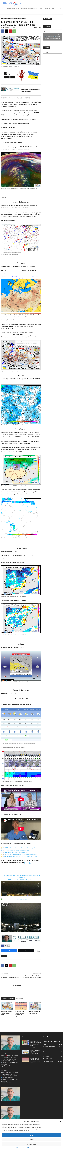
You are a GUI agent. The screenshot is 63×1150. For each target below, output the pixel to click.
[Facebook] (2, 31)
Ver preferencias (31, 1144)
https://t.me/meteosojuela (19, 852)
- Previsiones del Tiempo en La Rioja (24, 16)
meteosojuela (6, 27)
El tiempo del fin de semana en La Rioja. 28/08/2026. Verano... (35, 1060)
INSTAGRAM (8, 856)
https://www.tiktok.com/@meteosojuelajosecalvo (24, 854)
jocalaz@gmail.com (30, 863)
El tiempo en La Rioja (10, 16)
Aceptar (31, 1135)
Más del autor (19, 998)
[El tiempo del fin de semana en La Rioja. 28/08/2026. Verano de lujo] (21, 1006)
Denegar (31, 1139)
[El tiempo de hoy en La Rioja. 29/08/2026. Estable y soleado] (7, 1006)
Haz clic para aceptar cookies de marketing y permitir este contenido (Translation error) (52, 36)
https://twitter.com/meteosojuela (19, 850)
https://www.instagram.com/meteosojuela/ (24, 856)
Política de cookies (20, 1147)
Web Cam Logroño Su (26, 880)
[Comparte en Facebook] (2, 946)
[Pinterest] (10, 31)
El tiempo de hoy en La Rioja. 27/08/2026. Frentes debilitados (34, 1013)
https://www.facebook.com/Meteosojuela (23, 848)
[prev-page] (2, 1020)
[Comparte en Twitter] (5, 946)
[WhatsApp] (14, 31)
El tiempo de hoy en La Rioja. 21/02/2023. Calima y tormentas (10, 976)
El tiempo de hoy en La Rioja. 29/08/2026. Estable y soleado (6, 1013)
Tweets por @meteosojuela (52, 36)
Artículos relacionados (8, 998)
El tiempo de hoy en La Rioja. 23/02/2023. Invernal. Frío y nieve (32, 976)
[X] (6, 31)
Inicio (3, 8)
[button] (60, 1121)
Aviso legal (46, 1147)
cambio (14, 956)
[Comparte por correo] (8, 946)
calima (9, 956)
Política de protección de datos (34, 1147)
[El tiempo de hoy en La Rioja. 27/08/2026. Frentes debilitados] (35, 1006)
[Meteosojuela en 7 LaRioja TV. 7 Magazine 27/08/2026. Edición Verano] (25, 1042)
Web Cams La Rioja (14, 880)
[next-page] (5, 1020)
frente (19, 956)
